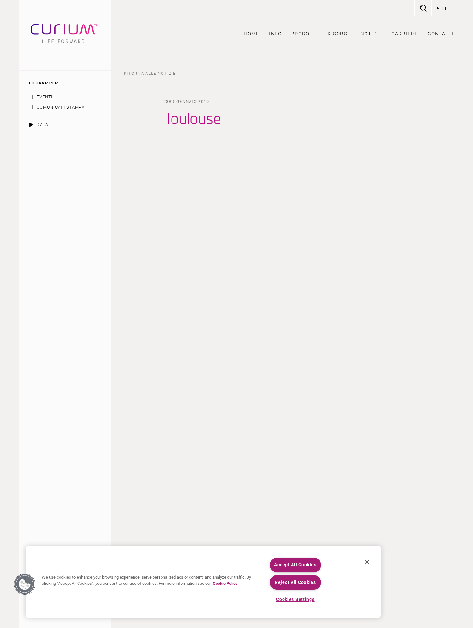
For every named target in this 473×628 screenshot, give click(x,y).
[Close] (367, 562)
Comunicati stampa (61, 107)
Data (42, 124)
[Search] (422, 8)
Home (251, 34)
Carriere (404, 34)
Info (275, 34)
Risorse (339, 34)
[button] (24, 584)
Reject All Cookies (295, 582)
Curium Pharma (65, 35)
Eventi (45, 96)
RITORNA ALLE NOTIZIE (150, 73)
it (444, 8)
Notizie (371, 34)
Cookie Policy (225, 583)
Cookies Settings (295, 599)
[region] (203, 582)
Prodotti (304, 34)
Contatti (441, 34)
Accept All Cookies (295, 565)
